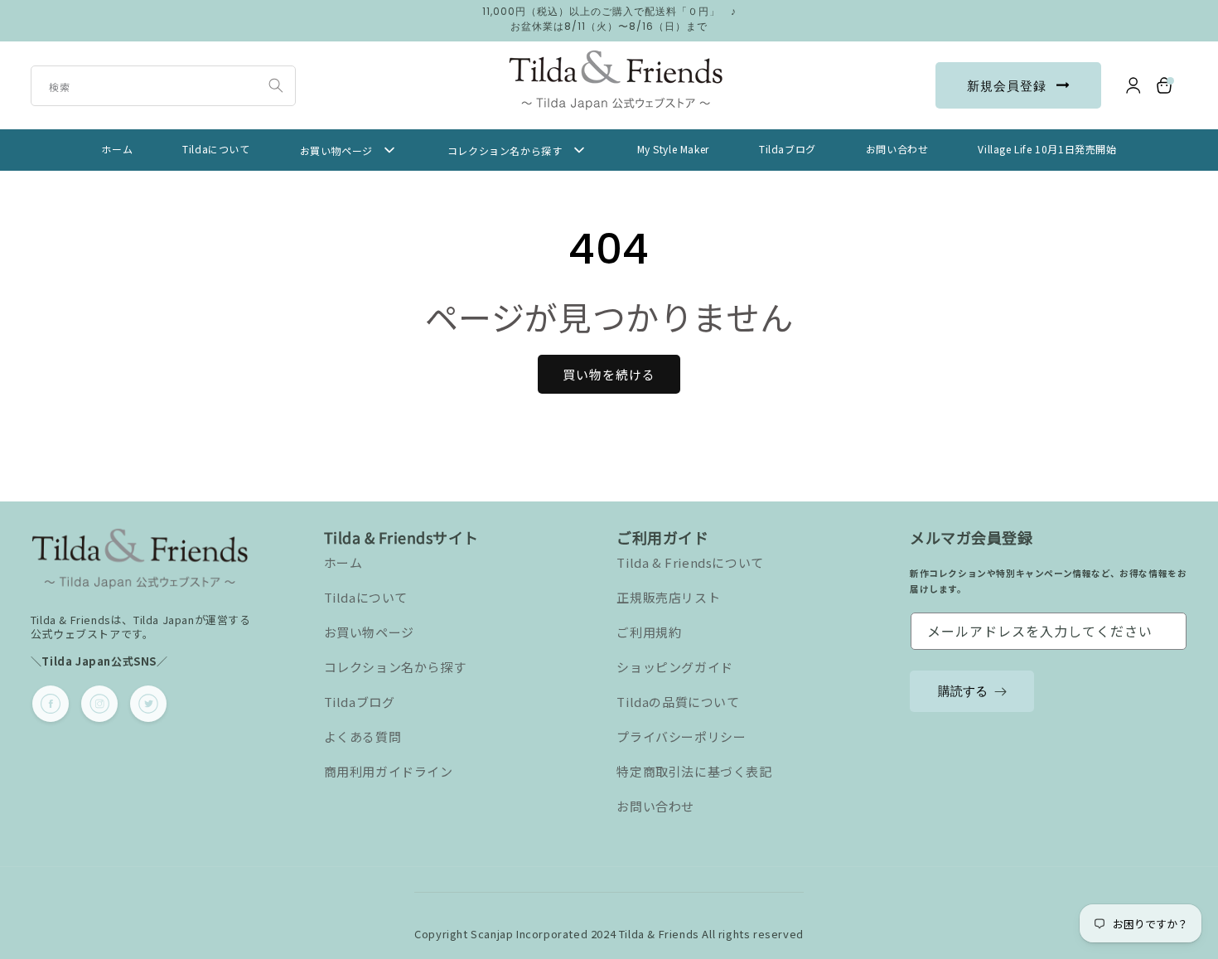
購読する (963, 691)
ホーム (343, 562)
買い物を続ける (609, 374)
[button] (1165, 85)
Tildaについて (366, 597)
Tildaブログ (359, 701)
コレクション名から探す (395, 667)
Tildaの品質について (677, 701)
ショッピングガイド (674, 667)
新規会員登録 (1006, 85)
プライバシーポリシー (681, 736)
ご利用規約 (648, 632)
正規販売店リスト (668, 597)
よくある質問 (363, 736)
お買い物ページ (369, 632)
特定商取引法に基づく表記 (693, 771)
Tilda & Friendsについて (689, 562)
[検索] (276, 85)
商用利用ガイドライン (388, 771)
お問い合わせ (655, 806)
